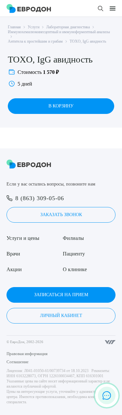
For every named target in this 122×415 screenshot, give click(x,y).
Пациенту (74, 253)
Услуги (33, 27)
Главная (14, 27)
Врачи (13, 253)
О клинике (75, 269)
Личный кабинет (61, 315)
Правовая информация (27, 354)
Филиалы (73, 238)
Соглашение (18, 362)
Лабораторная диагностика (68, 27)
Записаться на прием (61, 294)
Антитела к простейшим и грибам (35, 41)
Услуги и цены (23, 238)
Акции (14, 269)
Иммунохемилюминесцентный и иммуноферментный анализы (59, 32)
